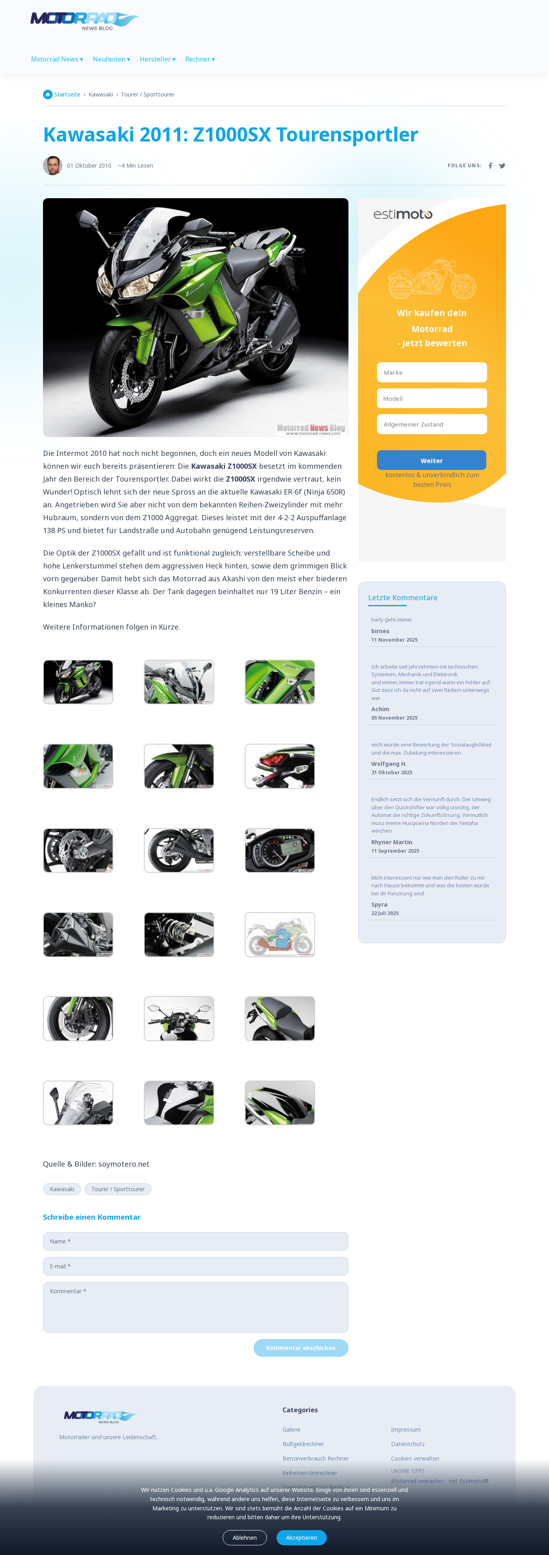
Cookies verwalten (415, 1458)
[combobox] (384, 372)
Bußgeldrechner (303, 1444)
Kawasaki (100, 94)
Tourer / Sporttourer (147, 94)
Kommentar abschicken (301, 1348)
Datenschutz (408, 1444)
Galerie (292, 1429)
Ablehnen (245, 1537)
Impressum (406, 1429)
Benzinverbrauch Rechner (316, 1458)
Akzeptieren (301, 1537)
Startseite (67, 94)
